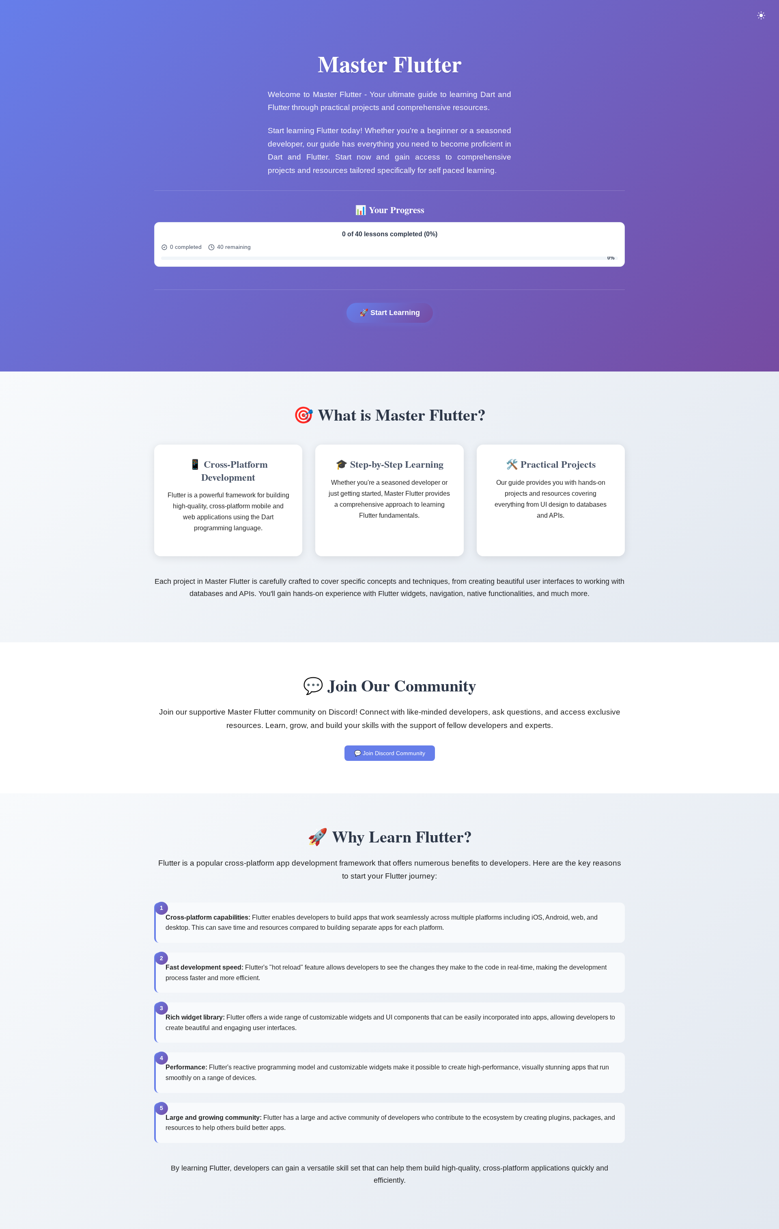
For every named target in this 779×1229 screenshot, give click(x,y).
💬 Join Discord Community (389, 753)
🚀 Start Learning (389, 313)
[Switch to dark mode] (761, 15)
